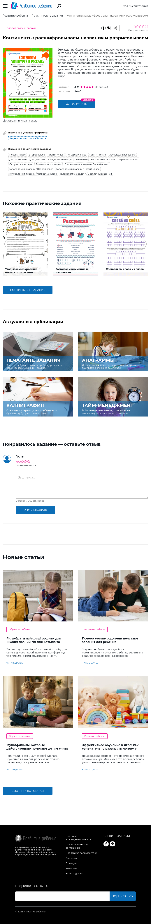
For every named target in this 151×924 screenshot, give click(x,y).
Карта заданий (74, 873)
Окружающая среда (20, 164)
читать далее (14, 663)
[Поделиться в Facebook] (103, 28)
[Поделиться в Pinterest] (108, 28)
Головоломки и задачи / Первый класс (87, 164)
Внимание (81, 159)
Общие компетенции (60, 159)
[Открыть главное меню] (5, 6)
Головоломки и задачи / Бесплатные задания (86, 173)
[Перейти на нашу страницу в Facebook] (106, 843)
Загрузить (79, 104)
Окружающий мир (128, 159)
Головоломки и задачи (21, 28)
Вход (125, 6)
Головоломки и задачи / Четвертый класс (33, 173)
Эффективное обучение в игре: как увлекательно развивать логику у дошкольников (110, 748)
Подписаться (122, 896)
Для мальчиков (18, 159)
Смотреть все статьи (28, 791)
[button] (5, 244)
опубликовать (35, 510)
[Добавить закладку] (115, 28)
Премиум (71, 863)
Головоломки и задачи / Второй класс (31, 169)
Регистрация (139, 6)
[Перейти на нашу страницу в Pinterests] (112, 843)
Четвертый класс (76, 154)
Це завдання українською (20, 120)
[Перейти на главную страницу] (31, 6)
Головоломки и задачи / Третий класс (77, 169)
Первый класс (17, 154)
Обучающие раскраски (122, 154)
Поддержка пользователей (81, 853)
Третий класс (55, 154)
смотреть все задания (27, 290)
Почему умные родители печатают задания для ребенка (110, 640)
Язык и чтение (97, 154)
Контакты (71, 868)
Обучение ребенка (19, 629)
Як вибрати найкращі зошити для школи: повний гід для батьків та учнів (33, 642)
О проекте (72, 858)
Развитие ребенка (94, 629)
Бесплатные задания (103, 159)
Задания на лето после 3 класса (27, 138)
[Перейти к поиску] (59, 6)
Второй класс (37, 154)
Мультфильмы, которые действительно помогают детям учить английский (37, 748)
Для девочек (37, 159)
